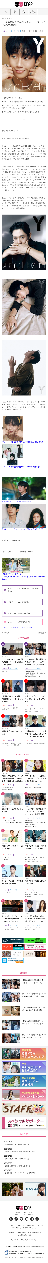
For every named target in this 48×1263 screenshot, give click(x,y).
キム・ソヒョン (30, 928)
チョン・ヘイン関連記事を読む (19, 613)
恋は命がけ (10, 787)
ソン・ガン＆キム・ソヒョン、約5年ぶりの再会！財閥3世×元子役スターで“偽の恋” (35, 918)
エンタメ (5, 31)
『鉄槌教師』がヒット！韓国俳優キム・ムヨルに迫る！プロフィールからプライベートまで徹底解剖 (35, 734)
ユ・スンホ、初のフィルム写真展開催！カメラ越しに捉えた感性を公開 (12, 661)
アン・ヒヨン (11, 820)
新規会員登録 (30, 1225)
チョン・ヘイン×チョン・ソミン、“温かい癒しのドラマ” (22, 529)
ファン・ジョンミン (7, 745)
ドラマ (30, 31)
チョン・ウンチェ (7, 708)
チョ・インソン (17, 743)
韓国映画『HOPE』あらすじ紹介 (12, 732)
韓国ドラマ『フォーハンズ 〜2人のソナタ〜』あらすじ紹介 (35, 698)
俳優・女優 (37, 31)
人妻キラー (5, 859)
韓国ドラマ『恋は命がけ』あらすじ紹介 (35, 882)
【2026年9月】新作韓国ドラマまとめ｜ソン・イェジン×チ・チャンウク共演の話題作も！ (35, 662)
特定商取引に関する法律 (24, 1235)
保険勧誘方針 (35, 1232)
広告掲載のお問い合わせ (29, 1227)
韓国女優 (4, 710)
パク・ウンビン (30, 787)
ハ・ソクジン (5, 822)
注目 (4, 705)
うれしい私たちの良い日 (38, 857)
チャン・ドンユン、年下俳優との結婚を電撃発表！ (12, 882)
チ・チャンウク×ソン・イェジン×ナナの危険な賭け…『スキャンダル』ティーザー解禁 (12, 918)
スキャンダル (5, 928)
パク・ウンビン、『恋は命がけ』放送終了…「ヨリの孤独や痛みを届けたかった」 (35, 778)
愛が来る (13, 822)
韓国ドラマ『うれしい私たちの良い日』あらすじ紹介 (35, 847)
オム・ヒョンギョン (31, 859)
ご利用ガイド (20, 1225)
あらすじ (32, 708)
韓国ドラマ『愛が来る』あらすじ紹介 (12, 810)
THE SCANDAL (30, 671)
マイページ (40, 1225)
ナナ (13, 929)
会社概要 (11, 1232)
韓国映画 (16, 745)
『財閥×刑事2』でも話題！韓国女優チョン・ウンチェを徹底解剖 (12, 698)
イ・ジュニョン (40, 708)
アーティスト (15, 31)
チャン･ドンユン (6, 892)
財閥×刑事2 (16, 708)
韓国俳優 (42, 743)
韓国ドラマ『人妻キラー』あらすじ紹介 (12, 847)
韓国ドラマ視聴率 (7, 789)
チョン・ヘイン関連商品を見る (19, 622)
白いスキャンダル (30, 929)
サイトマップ (14, 1240)
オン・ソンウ (33, 892)
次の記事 (41, 633)
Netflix (27, 708)
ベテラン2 (29, 627)
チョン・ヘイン (6, 627)
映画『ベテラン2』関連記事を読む (20, 602)
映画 (23, 31)
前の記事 (7, 633)
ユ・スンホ (5, 671)
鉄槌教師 (36, 743)
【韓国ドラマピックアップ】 (12, 574)
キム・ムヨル (29, 743)
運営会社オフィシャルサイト (29, 1240)
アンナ (4, 787)
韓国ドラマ (37, 676)
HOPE (4, 743)
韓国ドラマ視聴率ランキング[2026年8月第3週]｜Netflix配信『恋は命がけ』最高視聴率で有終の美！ (12, 778)
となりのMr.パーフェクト (18, 627)
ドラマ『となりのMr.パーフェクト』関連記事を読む (23, 590)
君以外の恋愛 (29, 676)
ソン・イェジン (15, 928)
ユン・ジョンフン (30, 861)
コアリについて (9, 1225)
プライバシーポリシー (22, 1232)
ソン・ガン (28, 710)
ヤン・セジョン (39, 894)
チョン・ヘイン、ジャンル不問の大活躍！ (17, 502)
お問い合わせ (16, 1227)
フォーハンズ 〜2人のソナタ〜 (34, 711)
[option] (13, 1189)
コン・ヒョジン (12, 857)
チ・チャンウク (6, 929)
